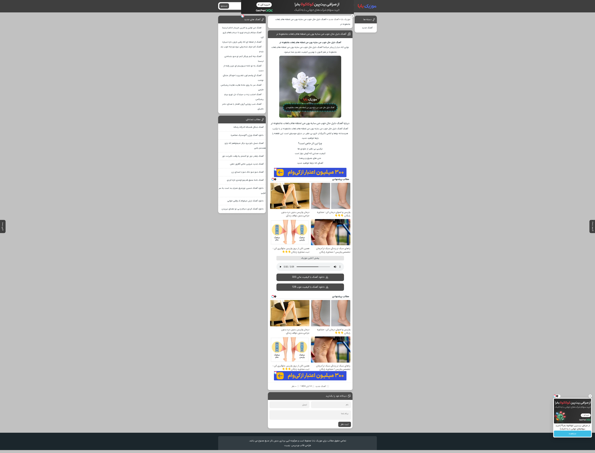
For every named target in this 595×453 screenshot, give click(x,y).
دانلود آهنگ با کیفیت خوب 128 (308, 287)
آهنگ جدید (333, 19)
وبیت (287, 445)
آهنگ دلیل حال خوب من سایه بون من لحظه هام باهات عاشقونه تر (311, 34)
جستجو (224, 6)
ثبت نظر (345, 424)
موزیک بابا (345, 19)
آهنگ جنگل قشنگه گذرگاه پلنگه (249, 127)
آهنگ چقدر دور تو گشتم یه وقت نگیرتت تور (243, 156)
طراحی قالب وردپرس (301, 445)
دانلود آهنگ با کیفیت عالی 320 (308, 277)
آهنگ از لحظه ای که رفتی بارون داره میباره (241, 42)
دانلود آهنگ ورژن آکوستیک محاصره (247, 135)
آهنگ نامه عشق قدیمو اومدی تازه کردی (245, 180)
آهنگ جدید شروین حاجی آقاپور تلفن (247, 164)
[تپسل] (242, 15)
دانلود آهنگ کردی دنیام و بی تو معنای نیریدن (243, 208)
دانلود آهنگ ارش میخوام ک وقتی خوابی (245, 200)
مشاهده (572, 433)
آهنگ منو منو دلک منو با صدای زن (247, 172)
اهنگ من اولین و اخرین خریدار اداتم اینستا (241, 27)
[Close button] (590, 396)
